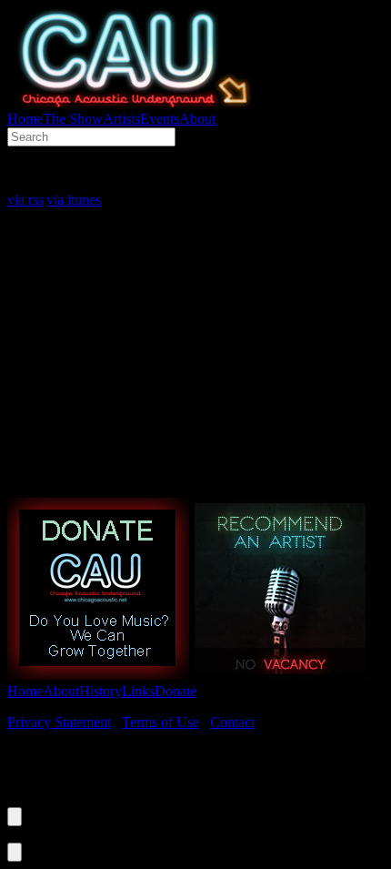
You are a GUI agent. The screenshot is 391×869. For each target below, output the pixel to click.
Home (25, 118)
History (100, 691)
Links (138, 691)
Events (159, 118)
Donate (175, 691)
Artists (121, 118)
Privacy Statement (59, 722)
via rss (25, 199)
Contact (232, 722)
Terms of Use (160, 722)
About (197, 118)
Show (73, 118)
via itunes (73, 199)
